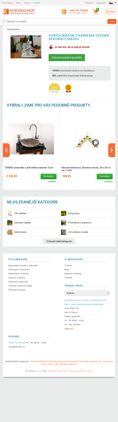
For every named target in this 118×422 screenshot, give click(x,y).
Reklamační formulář (18, 274)
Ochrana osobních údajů (20, 286)
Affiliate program (16, 290)
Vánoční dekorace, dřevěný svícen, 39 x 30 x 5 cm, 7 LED (86, 169)
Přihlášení (89, 3)
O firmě (68, 265)
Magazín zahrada (73, 274)
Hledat (112, 21)
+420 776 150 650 (16, 343)
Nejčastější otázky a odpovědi (23, 265)
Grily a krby (53, 364)
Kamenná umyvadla (79, 361)
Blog (18, 3)
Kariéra (27, 3)
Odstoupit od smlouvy (19, 269)
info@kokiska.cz (16, 347)
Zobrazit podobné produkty (66, 57)
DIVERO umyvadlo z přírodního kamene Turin (29, 167)
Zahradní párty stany (58, 361)
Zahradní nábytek (68, 364)
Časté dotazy (7, 3)
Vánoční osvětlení (38, 361)
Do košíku (48, 176)
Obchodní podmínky (18, 282)
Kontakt (37, 3)
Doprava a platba (16, 278)
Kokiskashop (13, 29)
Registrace (101, 3)
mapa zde (69, 328)
